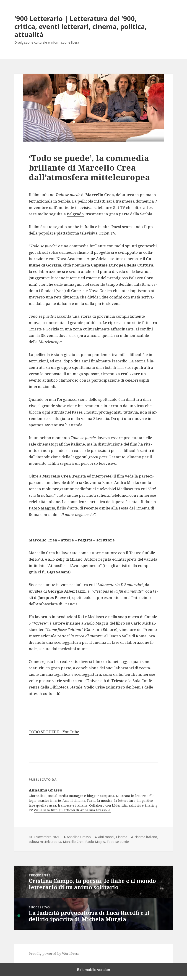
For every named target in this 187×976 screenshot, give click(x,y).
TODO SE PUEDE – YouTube (54, 731)
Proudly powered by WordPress (54, 953)
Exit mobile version (93, 969)
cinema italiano (146, 837)
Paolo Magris (95, 841)
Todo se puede (118, 841)
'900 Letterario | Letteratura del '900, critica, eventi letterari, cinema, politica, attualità (80, 26)
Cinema (121, 837)
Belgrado (75, 213)
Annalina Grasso (79, 837)
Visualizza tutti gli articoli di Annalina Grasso (71, 810)
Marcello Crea (73, 841)
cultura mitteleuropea (45, 841)
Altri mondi (106, 837)
